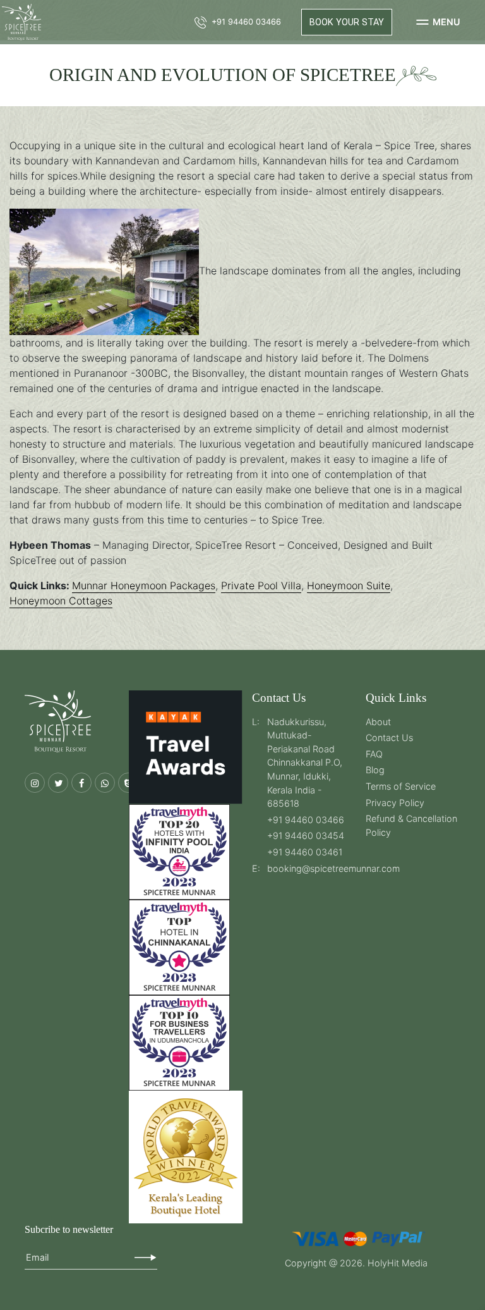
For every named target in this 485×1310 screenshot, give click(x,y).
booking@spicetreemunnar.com (333, 868)
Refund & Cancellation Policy (411, 825)
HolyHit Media (398, 1263)
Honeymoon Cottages (60, 600)
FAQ (374, 754)
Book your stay (346, 22)
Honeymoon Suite (348, 585)
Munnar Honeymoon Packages (143, 585)
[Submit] (145, 1258)
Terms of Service (401, 786)
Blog (375, 769)
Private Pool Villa (261, 585)
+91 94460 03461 (304, 852)
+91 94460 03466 (305, 819)
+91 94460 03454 (305, 835)
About (378, 721)
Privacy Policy (395, 802)
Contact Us (389, 737)
